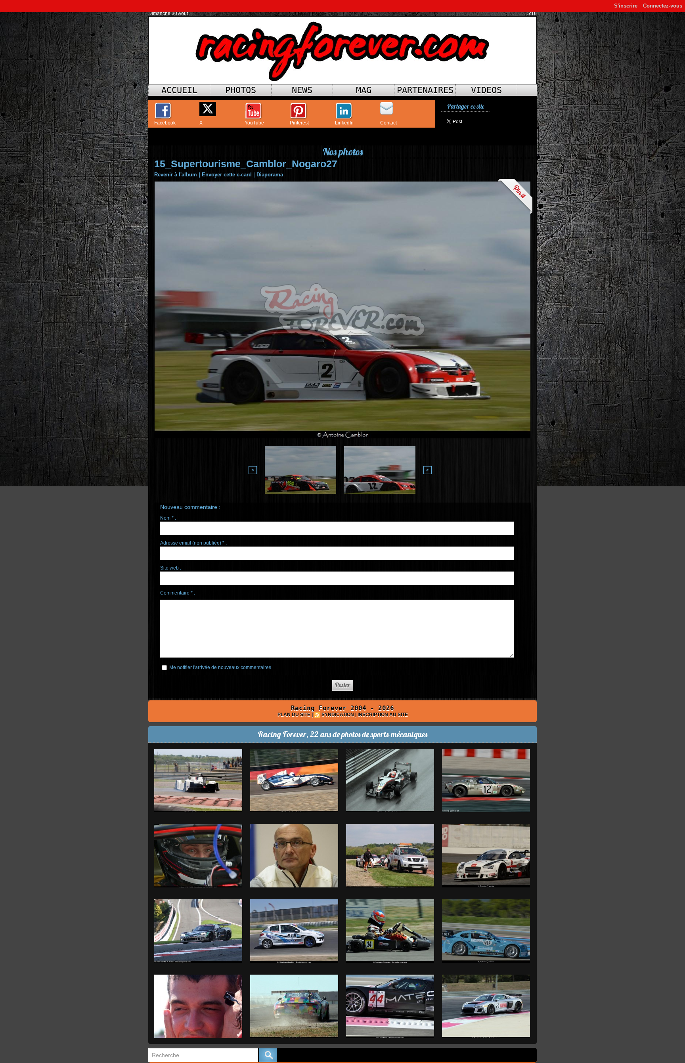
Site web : (170, 568)
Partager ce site (465, 106)
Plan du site (293, 714)
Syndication (337, 714)
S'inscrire (625, 6)
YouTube (254, 123)
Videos (486, 90)
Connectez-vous (662, 6)
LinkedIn (344, 123)
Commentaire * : (177, 593)
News (302, 90)
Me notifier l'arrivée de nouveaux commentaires (220, 667)
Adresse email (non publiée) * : (193, 543)
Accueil (179, 90)
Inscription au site (383, 714)
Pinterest (299, 123)
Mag (363, 90)
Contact (388, 123)
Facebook (165, 123)
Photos (240, 90)
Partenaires (425, 90)
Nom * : (168, 518)
